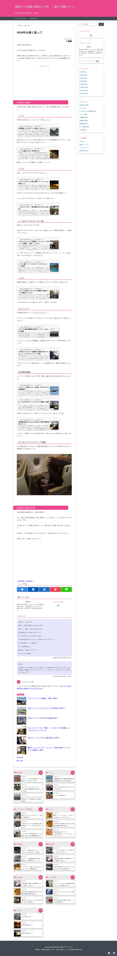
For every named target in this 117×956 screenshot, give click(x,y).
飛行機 (20, 757)
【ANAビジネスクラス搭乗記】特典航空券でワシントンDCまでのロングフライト (31, 825)
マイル (81, 108)
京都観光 (82, 117)
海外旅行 (82, 105)
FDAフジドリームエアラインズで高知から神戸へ (46, 708)
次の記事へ (29, 581)
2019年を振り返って (27, 925)
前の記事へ (21, 581)
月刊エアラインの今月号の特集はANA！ (43, 718)
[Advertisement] (44, 79)
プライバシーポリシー (20, 18)
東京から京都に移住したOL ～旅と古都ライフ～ (46, 6)
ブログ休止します (26, 916)
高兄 (55, 657)
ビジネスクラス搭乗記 (86, 111)
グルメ (81, 114)
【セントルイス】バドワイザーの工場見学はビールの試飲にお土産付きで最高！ (31, 799)
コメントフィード (84, 147)
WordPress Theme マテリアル (62, 947)
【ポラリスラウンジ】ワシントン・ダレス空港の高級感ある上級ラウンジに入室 (31, 789)
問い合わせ (33, 18)
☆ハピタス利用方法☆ (59, 795)
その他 (69, 41)
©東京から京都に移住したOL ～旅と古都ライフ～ (51, 949)
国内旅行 (82, 120)
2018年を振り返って (27, 933)
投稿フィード (83, 144)
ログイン (82, 141)
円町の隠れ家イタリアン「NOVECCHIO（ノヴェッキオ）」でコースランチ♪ (63, 834)
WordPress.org (83, 150)
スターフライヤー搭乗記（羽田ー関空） (43, 698)
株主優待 (82, 123)
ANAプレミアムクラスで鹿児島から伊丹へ (44, 738)
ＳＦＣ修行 (82, 126)
